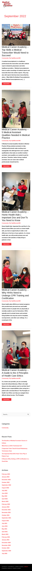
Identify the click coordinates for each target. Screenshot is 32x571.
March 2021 (5, 534)
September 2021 (6, 518)
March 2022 (5, 501)
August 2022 (5, 487)
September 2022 (6, 485)
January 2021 (5, 539)
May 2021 (4, 529)
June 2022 (5, 493)
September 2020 (6, 550)
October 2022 (5, 482)
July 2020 (4, 553)
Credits (26, 566)
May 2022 (4, 496)
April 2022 (5, 498)
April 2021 (5, 531)
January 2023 (5, 477)
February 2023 (6, 474)
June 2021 (5, 526)
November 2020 (6, 545)
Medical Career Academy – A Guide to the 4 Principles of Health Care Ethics (15, 373)
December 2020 (6, 542)
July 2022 (4, 490)
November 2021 (6, 512)
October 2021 (5, 515)
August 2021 (5, 520)
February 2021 (6, 537)
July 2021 (4, 523)
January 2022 (5, 507)
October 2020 (5, 548)
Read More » (6, 83)
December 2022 (6, 479)
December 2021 (6, 509)
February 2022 (6, 504)
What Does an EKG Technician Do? (12, 445)
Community (5, 58)
